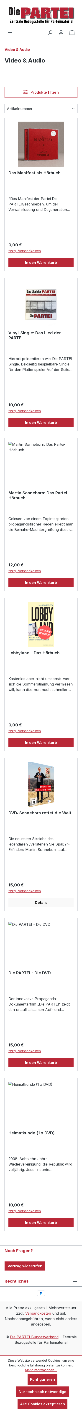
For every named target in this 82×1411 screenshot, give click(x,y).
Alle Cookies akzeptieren (42, 1404)
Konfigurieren (42, 1379)
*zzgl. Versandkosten (24, 251)
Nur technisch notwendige (42, 1391)
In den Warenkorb (41, 262)
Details (41, 902)
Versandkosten (38, 1313)
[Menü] (10, 32)
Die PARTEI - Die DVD (29, 973)
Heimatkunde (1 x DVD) (31, 1133)
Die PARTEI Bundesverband (34, 1337)
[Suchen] (50, 32)
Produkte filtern (44, 92)
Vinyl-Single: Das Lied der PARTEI (34, 335)
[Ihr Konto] (61, 32)
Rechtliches (16, 1281)
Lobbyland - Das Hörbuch (34, 652)
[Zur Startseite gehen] (41, 14)
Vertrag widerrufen (25, 1266)
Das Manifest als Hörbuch (34, 172)
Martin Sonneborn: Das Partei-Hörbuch (38, 495)
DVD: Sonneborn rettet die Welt (39, 813)
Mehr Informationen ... (41, 1370)
